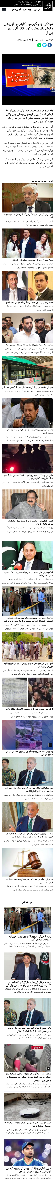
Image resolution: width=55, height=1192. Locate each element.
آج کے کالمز (16, 10)
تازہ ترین (36, 10)
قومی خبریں (38, 40)
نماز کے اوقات (22, 1)
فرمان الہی (34, 1)
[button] (11, 103)
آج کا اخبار (27, 10)
